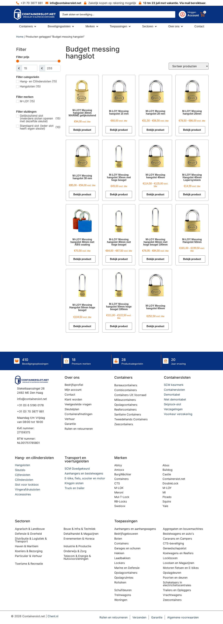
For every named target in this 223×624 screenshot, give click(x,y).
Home (20, 36)
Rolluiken (120, 582)
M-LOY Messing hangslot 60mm (155, 307)
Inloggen (191, 12)
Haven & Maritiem (26, 546)
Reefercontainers (125, 409)
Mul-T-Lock (121, 497)
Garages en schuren (127, 548)
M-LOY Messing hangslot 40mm (155, 176)
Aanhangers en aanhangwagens (135, 529)
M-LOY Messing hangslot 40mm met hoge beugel (119, 242)
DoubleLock (170, 483)
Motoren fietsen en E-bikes (181, 568)
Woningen (120, 600)
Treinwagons (122, 595)
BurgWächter (122, 474)
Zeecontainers (123, 424)
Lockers (119, 563)
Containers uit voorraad (130, 395)
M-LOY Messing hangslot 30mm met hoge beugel (119, 177)
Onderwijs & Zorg (75, 551)
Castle (167, 474)
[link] (185, 14)
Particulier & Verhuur (28, 556)
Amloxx (119, 469)
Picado (167, 497)
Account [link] (193, 15)
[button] (28, 26)
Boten (118, 538)
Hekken (119, 553)
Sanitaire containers (127, 414)
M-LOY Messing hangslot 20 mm (155, 112)
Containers (121, 479)
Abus (166, 465)
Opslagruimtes (123, 577)
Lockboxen (170, 558)
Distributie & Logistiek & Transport (31, 540)
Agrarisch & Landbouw (30, 529)
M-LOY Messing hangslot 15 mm (119, 112)
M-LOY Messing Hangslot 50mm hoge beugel (82, 307)
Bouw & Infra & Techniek (79, 529)
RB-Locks (120, 501)
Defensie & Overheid (28, 533)
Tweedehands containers (131, 419)
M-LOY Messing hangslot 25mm (192, 112)
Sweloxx (119, 506)
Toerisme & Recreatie (29, 563)
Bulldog (167, 469)
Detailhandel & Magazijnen (81, 533)
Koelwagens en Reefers (178, 553)
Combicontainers (125, 390)
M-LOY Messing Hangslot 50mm (192, 240)
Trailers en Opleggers (177, 590)
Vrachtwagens (172, 595)
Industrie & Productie (77, 546)
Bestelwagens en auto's (178, 533)
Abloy (118, 465)
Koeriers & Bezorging (29, 551)
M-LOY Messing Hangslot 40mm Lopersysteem (192, 177)
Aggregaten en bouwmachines (183, 529)
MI (164, 492)
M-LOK (118, 488)
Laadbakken (122, 558)
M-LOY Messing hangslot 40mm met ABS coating (82, 242)
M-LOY (167, 488)
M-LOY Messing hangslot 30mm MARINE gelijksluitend (82, 113)
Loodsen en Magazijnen (178, 563)
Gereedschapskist (174, 548)
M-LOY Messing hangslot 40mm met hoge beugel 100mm (155, 242)
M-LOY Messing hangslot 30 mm (82, 177)
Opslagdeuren (172, 572)
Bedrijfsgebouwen (126, 533)
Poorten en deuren (175, 577)
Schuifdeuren (123, 590)
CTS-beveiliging (173, 543)
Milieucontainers (125, 399)
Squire (167, 501)
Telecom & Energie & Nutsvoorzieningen (77, 557)
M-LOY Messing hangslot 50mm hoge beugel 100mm (119, 306)
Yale (165, 506)
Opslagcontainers (125, 404)
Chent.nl (53, 616)
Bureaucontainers (125, 385)
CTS (117, 483)
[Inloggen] (182, 14)
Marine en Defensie (127, 568)
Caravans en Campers (177, 538)
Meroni (118, 492)
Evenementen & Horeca (79, 538)
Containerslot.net (174, 479)
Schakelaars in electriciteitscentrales (177, 584)
